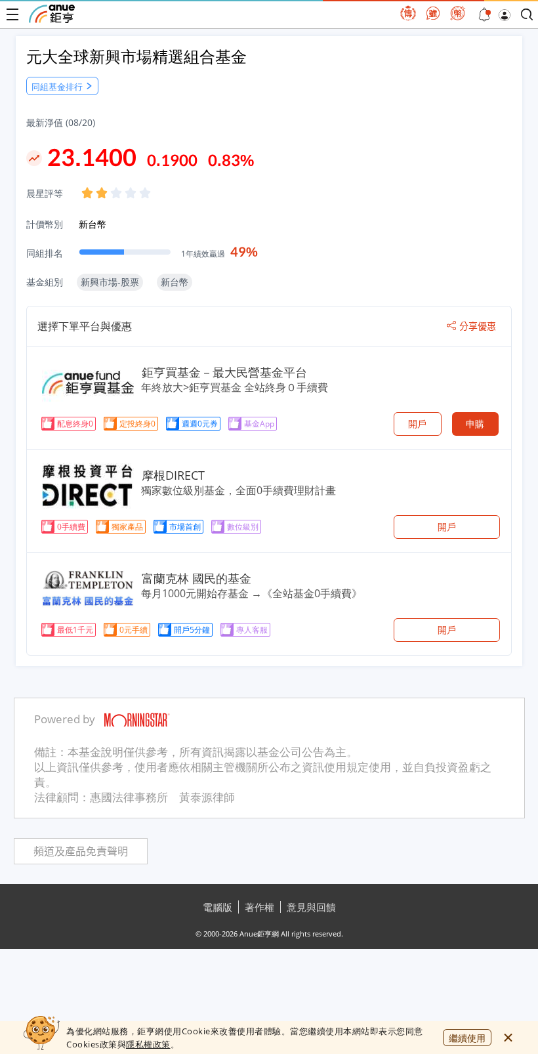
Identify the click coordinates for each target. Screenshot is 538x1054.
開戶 (417, 423)
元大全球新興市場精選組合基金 (136, 56)
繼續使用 (467, 1038)
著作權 (259, 907)
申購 (475, 423)
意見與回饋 (311, 907)
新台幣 (92, 224)
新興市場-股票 (110, 282)
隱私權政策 (148, 1044)
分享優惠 (477, 326)
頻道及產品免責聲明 (80, 851)
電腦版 (217, 907)
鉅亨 (52, 14)
